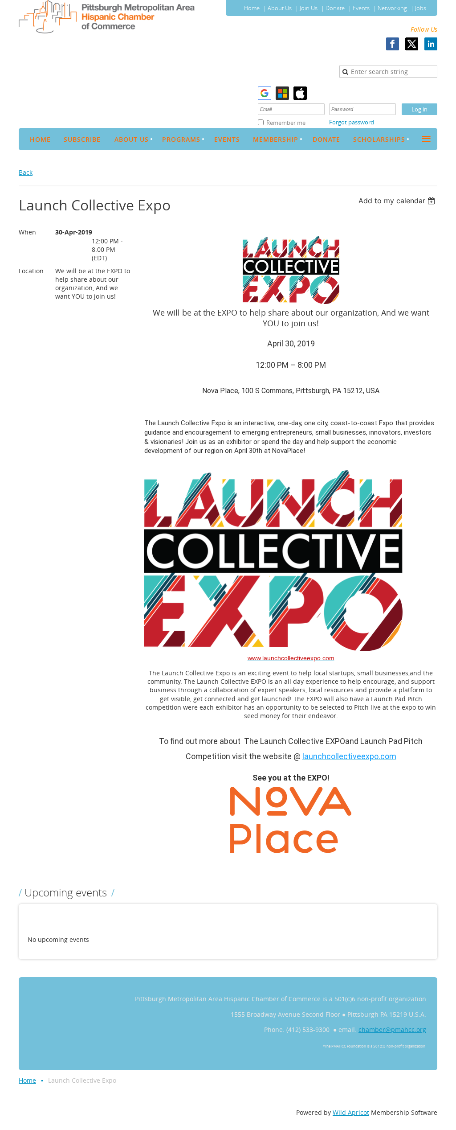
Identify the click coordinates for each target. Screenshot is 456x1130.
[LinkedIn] (430, 43)
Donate (335, 8)
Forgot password (351, 122)
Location (31, 271)
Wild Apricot (351, 1112)
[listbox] (397, 200)
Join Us (309, 8)
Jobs (420, 8)
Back (26, 172)
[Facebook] (392, 43)
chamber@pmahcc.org (392, 1029)
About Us (280, 8)
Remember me (285, 123)
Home (252, 8)
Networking (392, 8)
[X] (411, 43)
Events (361, 8)
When (27, 232)
